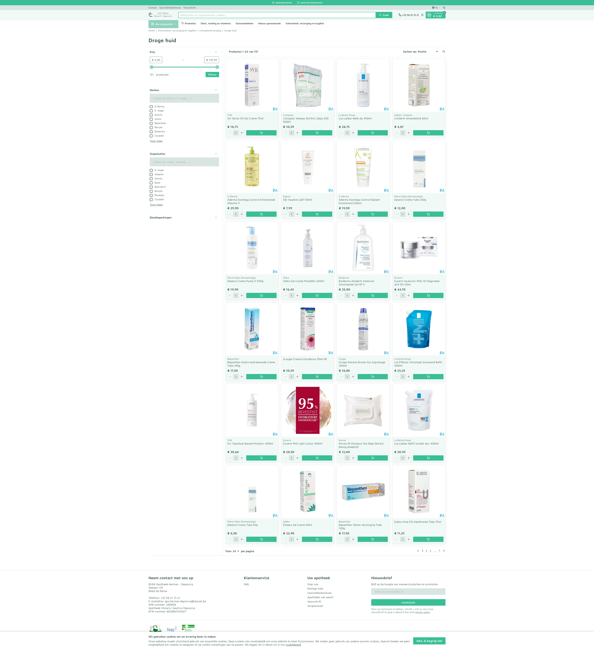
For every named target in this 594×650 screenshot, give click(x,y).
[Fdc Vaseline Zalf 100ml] (307, 166)
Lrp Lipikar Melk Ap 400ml (355, 118)
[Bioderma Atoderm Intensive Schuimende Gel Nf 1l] (363, 247)
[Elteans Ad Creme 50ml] (307, 491)
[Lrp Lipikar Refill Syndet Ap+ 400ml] (418, 410)
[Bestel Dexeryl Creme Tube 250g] (428, 214)
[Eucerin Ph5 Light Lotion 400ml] (307, 410)
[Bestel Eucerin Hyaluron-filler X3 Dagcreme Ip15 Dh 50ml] (428, 295)
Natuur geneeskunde (269, 23)
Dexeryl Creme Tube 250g (410, 199)
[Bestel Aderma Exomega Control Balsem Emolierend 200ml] (373, 214)
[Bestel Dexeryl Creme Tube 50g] (261, 539)
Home (151, 30)
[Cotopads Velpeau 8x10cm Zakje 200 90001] (307, 85)
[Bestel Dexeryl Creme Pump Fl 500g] (261, 295)
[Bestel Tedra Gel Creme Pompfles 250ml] (317, 295)
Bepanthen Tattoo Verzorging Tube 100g (360, 526)
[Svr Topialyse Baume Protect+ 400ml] (252, 410)
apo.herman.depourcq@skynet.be (185, 601)
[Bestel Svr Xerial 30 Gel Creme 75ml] (261, 132)
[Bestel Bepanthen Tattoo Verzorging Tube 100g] (373, 539)
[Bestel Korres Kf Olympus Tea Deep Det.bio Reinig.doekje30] (373, 458)
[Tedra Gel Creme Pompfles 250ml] (307, 247)
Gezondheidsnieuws (170, 7)
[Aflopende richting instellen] (444, 51)
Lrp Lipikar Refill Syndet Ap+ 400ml (416, 443)
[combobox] (277, 15)
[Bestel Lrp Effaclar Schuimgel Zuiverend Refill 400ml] (428, 376)
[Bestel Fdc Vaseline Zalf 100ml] (317, 214)
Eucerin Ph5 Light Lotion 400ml (302, 443)
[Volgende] (443, 551)
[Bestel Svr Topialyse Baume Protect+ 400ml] (261, 458)
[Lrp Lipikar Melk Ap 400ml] (363, 85)
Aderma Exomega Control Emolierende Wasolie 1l (251, 201)
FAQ (246, 584)
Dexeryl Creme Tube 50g (242, 525)
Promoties (190, 23)
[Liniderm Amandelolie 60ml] (418, 85)
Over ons (312, 584)
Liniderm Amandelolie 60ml (411, 118)
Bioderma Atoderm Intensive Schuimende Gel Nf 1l (356, 282)
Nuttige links (315, 588)
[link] (418, 551)
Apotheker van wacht (320, 597)
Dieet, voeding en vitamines (216, 23)
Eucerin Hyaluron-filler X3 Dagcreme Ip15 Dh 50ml (416, 282)
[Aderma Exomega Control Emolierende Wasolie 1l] (252, 166)
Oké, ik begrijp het (429, 641)
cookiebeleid (293, 644)
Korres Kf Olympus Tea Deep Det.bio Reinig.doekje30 (361, 445)
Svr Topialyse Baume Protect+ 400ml (250, 443)
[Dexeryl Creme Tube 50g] (252, 491)
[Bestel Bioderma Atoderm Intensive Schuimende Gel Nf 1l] (373, 295)
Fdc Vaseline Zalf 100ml (297, 199)
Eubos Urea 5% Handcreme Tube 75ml (417, 522)
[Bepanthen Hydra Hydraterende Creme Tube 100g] (252, 329)
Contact (152, 7)
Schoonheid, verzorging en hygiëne (305, 23)
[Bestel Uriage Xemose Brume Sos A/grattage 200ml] (373, 376)
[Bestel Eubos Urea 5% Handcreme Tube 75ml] (428, 539)
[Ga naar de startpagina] (160, 14)
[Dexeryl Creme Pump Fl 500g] (252, 247)
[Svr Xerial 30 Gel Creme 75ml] (252, 85)
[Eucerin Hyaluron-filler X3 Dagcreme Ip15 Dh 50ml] (418, 247)
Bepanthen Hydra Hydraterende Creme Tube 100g (251, 363)
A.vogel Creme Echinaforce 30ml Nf (305, 359)
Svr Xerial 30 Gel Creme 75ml (245, 118)
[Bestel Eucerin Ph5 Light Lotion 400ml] (317, 458)
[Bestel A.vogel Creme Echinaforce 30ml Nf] (317, 376)
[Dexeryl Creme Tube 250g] (418, 166)
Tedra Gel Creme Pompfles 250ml (303, 281)
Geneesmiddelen (244, 23)
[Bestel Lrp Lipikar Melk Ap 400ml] (373, 132)
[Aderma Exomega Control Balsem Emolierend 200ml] (363, 166)
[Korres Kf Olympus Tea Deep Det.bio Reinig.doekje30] (363, 410)
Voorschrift (189, 7)
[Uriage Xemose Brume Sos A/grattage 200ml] (363, 329)
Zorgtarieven (315, 605)
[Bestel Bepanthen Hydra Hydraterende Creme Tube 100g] (261, 376)
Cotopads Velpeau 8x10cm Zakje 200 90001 (306, 120)
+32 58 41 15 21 (170, 598)
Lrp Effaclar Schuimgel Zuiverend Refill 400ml (418, 363)
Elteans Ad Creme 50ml (297, 525)
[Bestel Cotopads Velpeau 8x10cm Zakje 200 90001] (317, 132)
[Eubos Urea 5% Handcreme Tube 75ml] (418, 491)
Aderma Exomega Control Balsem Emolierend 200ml (359, 201)
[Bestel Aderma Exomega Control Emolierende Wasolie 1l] (261, 214)
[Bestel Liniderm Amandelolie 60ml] (428, 132)
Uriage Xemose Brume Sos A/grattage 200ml (362, 363)
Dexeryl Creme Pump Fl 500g (245, 281)
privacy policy (422, 612)
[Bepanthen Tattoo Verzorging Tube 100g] (363, 491)
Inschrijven (408, 602)
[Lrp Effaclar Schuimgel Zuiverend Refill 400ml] (418, 329)
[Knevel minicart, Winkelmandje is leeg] (429, 15)
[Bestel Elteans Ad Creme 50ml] (317, 539)
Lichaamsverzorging (210, 30)
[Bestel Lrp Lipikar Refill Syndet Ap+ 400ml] (428, 458)
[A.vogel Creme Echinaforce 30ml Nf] (307, 329)
